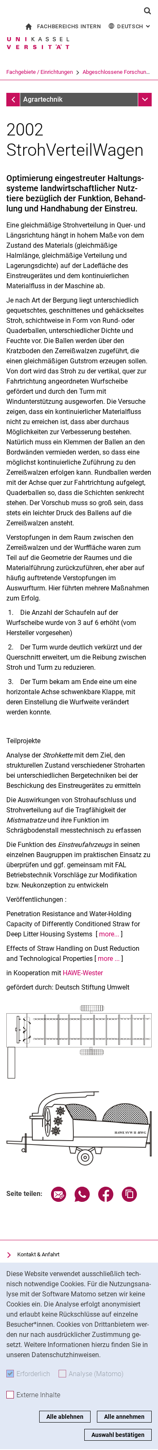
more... (110, 934)
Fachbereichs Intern (69, 26)
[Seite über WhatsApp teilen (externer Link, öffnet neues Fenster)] (82, 1200)
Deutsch (134, 26)
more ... (109, 959)
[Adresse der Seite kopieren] (129, 1200)
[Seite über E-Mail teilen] (58, 1200)
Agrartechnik (42, 99)
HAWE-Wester (83, 973)
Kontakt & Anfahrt (38, 1254)
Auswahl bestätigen (118, 1434)
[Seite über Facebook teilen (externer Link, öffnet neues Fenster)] (105, 1200)
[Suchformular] (147, 10)
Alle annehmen (124, 1416)
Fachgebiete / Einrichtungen (39, 72)
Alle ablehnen (64, 1416)
